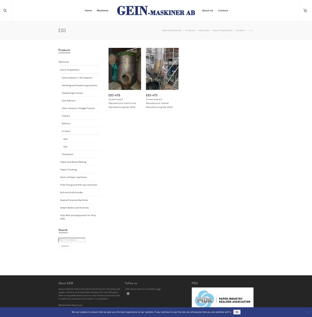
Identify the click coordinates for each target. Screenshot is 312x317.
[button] (116, 82)
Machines (204, 30)
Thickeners (67, 154)
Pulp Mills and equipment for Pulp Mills (78, 217)
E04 (65, 146)
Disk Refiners (69, 100)
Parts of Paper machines (73, 177)
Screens (240, 30)
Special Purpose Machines (74, 200)
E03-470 (114, 95)
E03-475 (152, 95)
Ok (236, 312)
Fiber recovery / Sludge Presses (78, 108)
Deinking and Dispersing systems (79, 85)
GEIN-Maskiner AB (171, 30)
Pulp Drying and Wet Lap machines (78, 184)
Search (65, 246)
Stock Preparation (222, 30)
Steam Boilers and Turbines (74, 207)
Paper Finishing (68, 169)
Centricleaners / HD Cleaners (77, 77)
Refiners (66, 123)
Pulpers (66, 116)
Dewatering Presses (72, 93)
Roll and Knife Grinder (71, 192)
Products (190, 30)
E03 (65, 139)
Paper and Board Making (73, 162)
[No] (308, 312)
